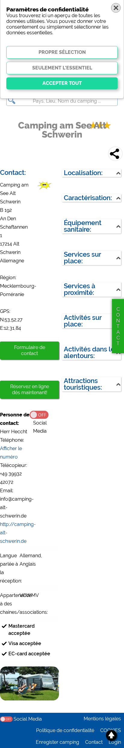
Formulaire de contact (29, 350)
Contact (94, 742)
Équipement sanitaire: (82, 226)
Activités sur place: (83, 321)
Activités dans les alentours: (91, 352)
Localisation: (83, 173)
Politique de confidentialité (65, 730)
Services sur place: (82, 258)
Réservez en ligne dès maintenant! (29, 389)
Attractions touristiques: (83, 384)
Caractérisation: (88, 198)
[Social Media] (44, 414)
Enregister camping (57, 742)
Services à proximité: (79, 289)
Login (115, 742)
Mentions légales (102, 719)
